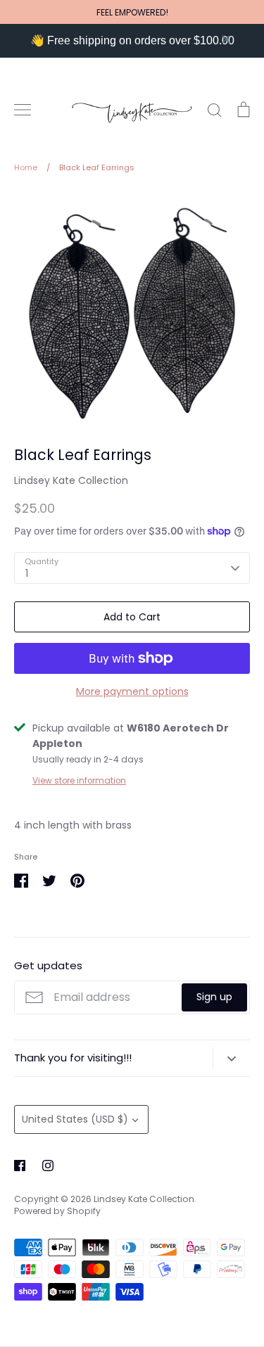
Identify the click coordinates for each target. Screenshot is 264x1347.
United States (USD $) (75, 1119)
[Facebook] (20, 1165)
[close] (226, 39)
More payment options (132, 691)
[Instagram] (48, 1165)
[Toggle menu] (22, 110)
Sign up (214, 997)
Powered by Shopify (57, 1211)
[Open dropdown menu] (231, 1057)
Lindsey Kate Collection (71, 480)
